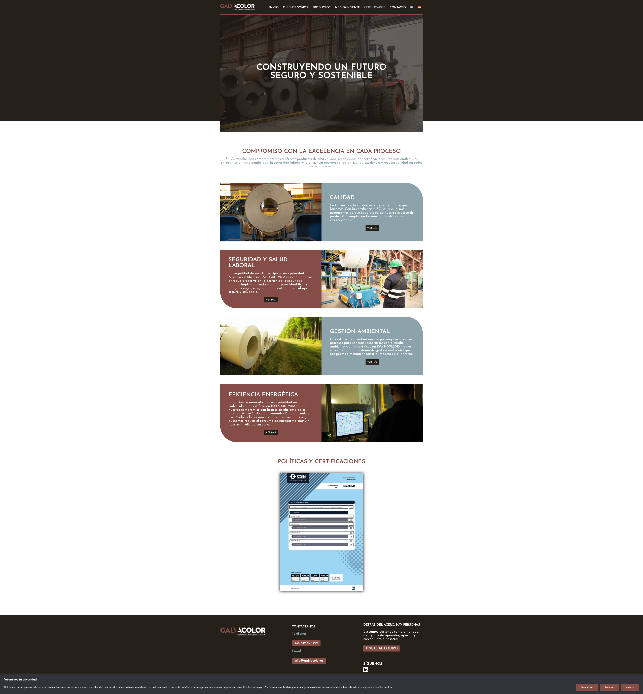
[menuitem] (274, 7)
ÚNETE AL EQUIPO (382, 648)
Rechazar (609, 687)
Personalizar (587, 687)
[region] (321, 684)
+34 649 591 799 (306, 643)
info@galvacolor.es (308, 660)
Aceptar (629, 687)
